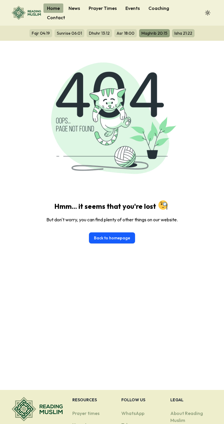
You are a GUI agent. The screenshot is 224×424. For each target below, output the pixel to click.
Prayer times (85, 413)
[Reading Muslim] (27, 13)
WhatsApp (132, 413)
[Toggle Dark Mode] (207, 12)
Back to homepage (112, 238)
